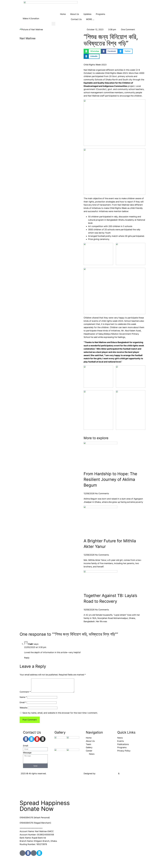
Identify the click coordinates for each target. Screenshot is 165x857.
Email (23, 702)
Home (63, 14)
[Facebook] (28, 853)
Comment (25, 692)
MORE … (90, 19)
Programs (100, 14)
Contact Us (76, 19)
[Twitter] (31, 739)
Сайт (30, 644)
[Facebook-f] (26, 739)
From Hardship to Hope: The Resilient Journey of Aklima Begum (110, 479)
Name (23, 697)
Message (27, 752)
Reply (26, 658)
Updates (87, 14)
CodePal (124, 773)
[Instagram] (42, 739)
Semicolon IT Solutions (107, 773)
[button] (53, 24)
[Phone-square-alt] (22, 853)
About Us (74, 14)
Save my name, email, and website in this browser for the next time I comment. (60, 713)
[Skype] (39, 853)
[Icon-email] (33, 853)
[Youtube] (37, 739)
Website (23, 707)
